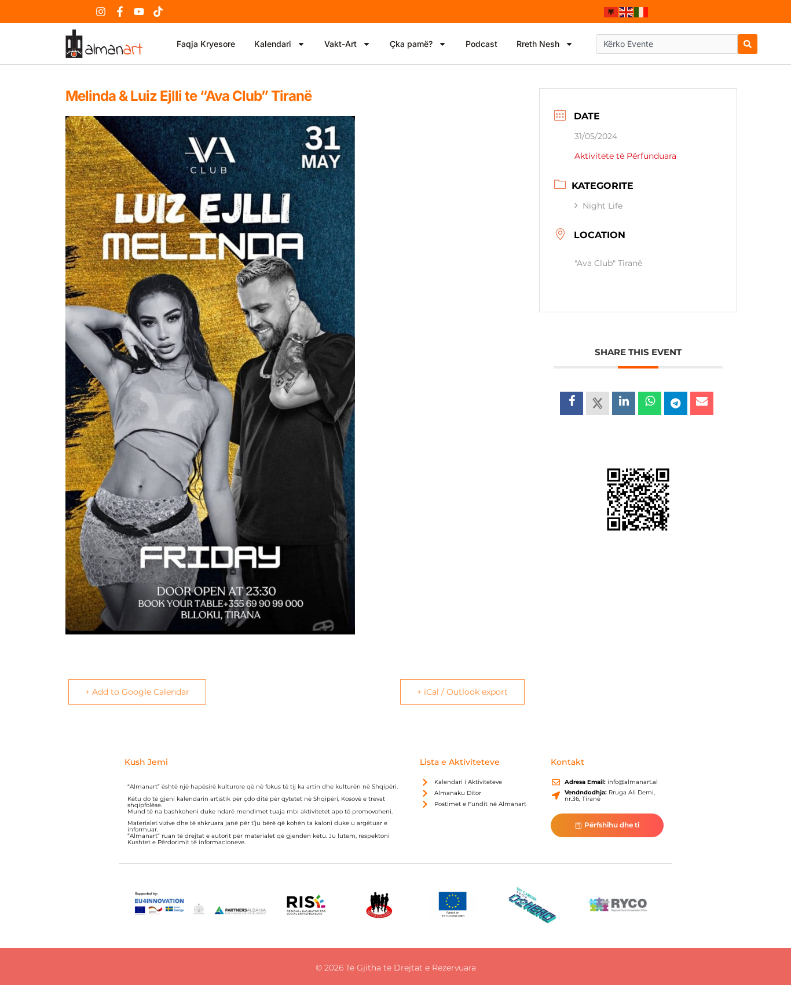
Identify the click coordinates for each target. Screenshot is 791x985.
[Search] (747, 44)
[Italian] (641, 11)
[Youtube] (139, 11)
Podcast (481, 44)
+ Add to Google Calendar (137, 692)
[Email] (701, 403)
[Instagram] (101, 11)
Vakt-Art (340, 44)
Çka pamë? (411, 44)
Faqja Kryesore (206, 44)
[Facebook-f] (120, 11)
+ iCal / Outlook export (462, 692)
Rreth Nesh (538, 44)
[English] (626, 11)
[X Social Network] (597, 403)
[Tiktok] (158, 11)
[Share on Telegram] (675, 403)
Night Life (602, 205)
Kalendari (272, 44)
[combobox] (667, 44)
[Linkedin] (623, 403)
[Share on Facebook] (571, 403)
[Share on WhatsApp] (649, 403)
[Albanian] (611, 11)
